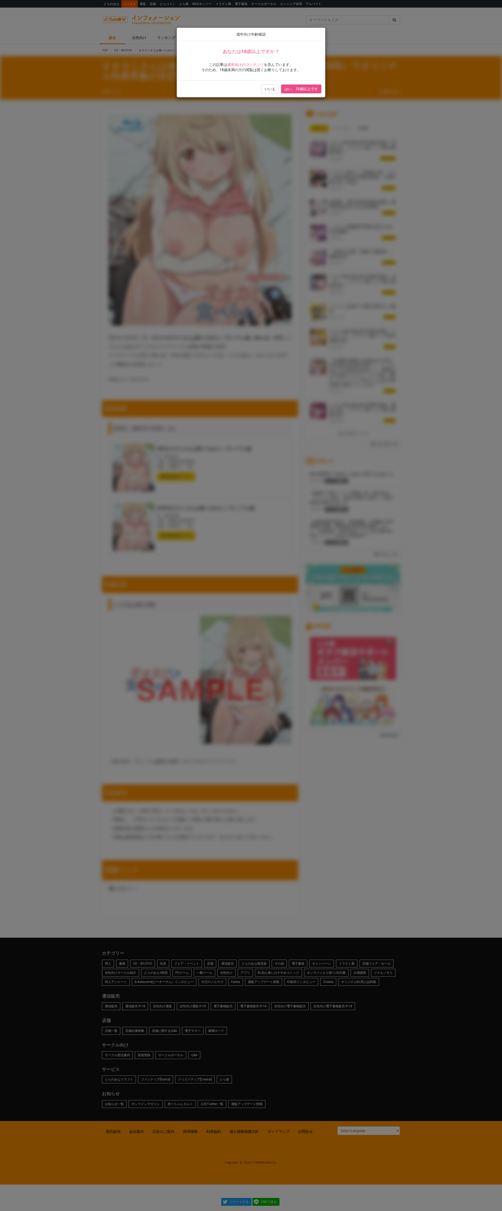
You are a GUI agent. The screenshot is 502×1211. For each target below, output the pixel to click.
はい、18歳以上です (301, 89)
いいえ (270, 89)
